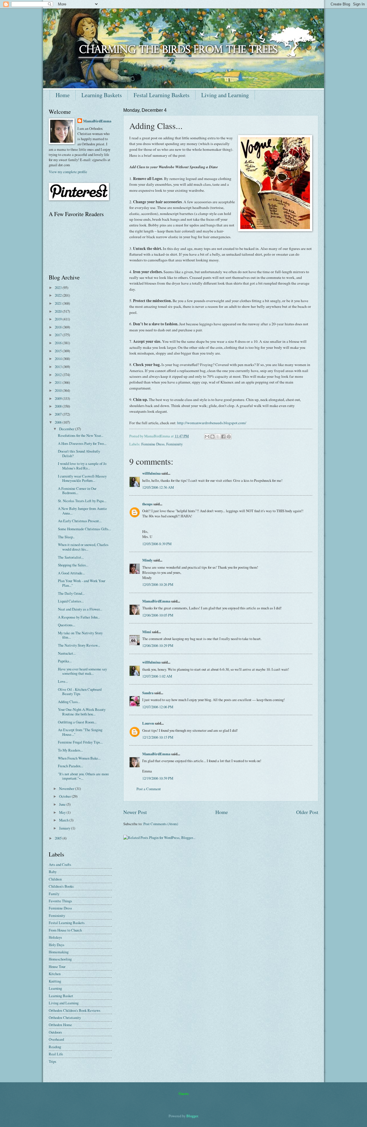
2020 (59, 311)
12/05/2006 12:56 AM (158, 487)
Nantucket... (67, 653)
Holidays (55, 937)
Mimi (146, 631)
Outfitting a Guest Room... (77, 722)
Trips (52, 1061)
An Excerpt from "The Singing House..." (80, 732)
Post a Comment (148, 788)
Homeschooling (60, 959)
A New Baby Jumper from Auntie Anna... (82, 510)
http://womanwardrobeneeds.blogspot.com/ (211, 422)
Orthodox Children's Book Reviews (74, 1010)
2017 (59, 334)
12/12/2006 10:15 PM (157, 737)
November (67, 788)
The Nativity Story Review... (79, 645)
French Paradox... (70, 765)
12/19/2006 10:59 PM (157, 778)
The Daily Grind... (71, 593)
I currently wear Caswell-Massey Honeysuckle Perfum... (82, 478)
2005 (59, 838)
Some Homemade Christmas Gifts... (84, 528)
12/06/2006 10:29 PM (157, 645)
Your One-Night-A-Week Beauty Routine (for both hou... (82, 711)
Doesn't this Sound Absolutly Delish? (79, 453)
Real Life (56, 1053)
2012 (59, 374)
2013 (59, 366)
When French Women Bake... (79, 758)
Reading (55, 1046)
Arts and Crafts (60, 864)
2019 (59, 319)
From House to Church (65, 930)
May (63, 812)
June (63, 804)
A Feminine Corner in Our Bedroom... (77, 490)
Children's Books (61, 886)
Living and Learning (225, 95)
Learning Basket (61, 995)
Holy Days (56, 944)
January (65, 828)
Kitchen (54, 973)
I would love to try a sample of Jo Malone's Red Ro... (82, 465)
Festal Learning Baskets (162, 95)
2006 (59, 422)
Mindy (147, 560)
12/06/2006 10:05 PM (157, 615)
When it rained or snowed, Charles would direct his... (83, 546)
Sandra (147, 692)
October (65, 796)
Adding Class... (69, 701)
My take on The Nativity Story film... (80, 635)
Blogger (192, 1115)
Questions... (66, 624)
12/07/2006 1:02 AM (157, 676)
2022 (59, 295)
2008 (59, 406)
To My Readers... (70, 750)
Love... (63, 681)
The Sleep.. (66, 536)
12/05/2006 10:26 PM (157, 584)
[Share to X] (218, 436)
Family (54, 893)
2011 (59, 382)
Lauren (148, 723)
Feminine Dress (153, 444)
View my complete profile (68, 171)
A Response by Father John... (79, 617)
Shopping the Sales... (73, 565)
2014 (59, 358)
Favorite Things (60, 900)
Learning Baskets (101, 95)
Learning (55, 988)
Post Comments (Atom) (160, 823)
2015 (59, 350)
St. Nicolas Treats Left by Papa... (82, 500)
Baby (52, 871)
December (67, 428)
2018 (59, 327)
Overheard (56, 1039)
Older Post (307, 812)
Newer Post (135, 812)
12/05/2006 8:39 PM (156, 543)
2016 (59, 342)
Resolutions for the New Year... (80, 435)
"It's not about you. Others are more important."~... (83, 776)
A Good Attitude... (71, 573)
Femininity (174, 444)
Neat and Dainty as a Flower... (80, 609)
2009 (59, 398)
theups (147, 503)
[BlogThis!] (212, 436)
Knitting (55, 981)
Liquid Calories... (71, 601)
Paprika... (65, 661)
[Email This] (207, 436)
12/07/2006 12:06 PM (157, 706)
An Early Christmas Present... (79, 520)
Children (55, 879)
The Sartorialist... (71, 557)
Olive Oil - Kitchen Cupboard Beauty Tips (79, 691)
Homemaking (59, 951)
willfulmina (151, 473)
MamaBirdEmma (156, 601)
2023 (59, 287)
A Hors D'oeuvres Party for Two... (82, 443)
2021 (59, 303)
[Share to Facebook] (223, 436)
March (64, 820)
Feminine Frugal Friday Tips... (80, 742)
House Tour (57, 966)
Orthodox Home (60, 1024)
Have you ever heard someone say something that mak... (82, 671)
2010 (59, 390)
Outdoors (55, 1032)
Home (63, 95)
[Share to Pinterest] (229, 436)
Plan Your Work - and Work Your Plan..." (81, 583)
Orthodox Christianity (65, 1017)
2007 (59, 414)
